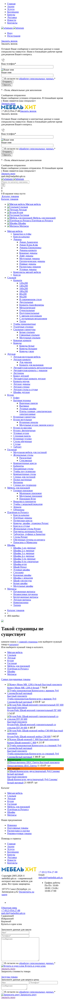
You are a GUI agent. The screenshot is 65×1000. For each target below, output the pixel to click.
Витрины (18, 482)
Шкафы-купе (20, 564)
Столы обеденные (22, 441)
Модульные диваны (29, 258)
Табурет (17, 447)
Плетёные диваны (22, 518)
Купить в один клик (35, 966)
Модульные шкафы (23, 586)
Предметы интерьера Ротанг (28, 531)
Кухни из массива (22, 427)
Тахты (22, 321)
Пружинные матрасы (24, 591)
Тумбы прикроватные (24, 324)
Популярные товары (17, 828)
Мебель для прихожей (44, 218)
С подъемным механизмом (33, 318)
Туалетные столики (23, 326)
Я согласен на (29, 78)
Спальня (23, 207)
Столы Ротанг (20, 537)
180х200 (23, 291)
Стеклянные (25, 460)
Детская (22, 209)
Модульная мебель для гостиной (30, 452)
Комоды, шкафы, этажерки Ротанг (31, 523)
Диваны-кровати (28, 250)
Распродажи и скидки (18, 830)
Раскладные (25, 457)
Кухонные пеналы (28, 422)
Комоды (17, 343)
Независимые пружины (25, 594)
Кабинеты (18, 466)
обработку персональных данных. (36, 78)
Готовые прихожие (23, 490)
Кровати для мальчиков (31, 365)
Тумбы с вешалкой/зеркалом (27, 504)
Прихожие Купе (27, 498)
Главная (11, 3)
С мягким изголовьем (30, 316)
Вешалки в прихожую (24, 501)
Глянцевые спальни (29, 335)
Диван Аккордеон (28, 242)
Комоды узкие (26, 351)
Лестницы (18, 373)
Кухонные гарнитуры (24, 417)
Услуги (11, 9)
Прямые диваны (27, 264)
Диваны (17, 239)
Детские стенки (21, 387)
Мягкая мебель (33, 204)
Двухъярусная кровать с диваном (30, 370)
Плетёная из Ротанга (42, 220)
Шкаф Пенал (20, 567)
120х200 (23, 283)
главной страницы (28, 641)
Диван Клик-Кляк (28, 245)
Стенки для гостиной (24, 477)
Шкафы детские (21, 392)
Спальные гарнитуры (24, 329)
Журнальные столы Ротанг (27, 528)
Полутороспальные (29, 313)
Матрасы (24, 226)
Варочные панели (28, 403)
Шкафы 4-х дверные (23, 556)
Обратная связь (9, 907)
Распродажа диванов (30, 266)
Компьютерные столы (24, 474)
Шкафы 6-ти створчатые (26, 561)
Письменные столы (23, 468)
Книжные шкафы (22, 575)
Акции (10, 6)
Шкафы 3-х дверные (23, 553)
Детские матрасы (22, 599)
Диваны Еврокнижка (30, 247)
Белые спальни (27, 332)
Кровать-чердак (21, 381)
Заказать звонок (9, 41)
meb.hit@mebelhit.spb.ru (51, 877)
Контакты (12, 23)
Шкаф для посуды (22, 580)
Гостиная (24, 215)
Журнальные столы (23, 455)
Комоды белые (26, 346)
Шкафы (22, 223)
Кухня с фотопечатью (24, 430)
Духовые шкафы (27, 408)
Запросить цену (28, 994)
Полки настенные (22, 479)
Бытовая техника (22, 400)
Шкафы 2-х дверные (23, 550)
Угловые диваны (28, 269)
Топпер (17, 605)
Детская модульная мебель (27, 356)
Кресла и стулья (21, 526)
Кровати (17, 280)
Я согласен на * (29, 963)
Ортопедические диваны (32, 261)
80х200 (23, 294)
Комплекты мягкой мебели (27, 272)
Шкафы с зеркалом (23, 578)
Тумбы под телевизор (24, 471)
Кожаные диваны (28, 253)
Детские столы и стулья (25, 389)
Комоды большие (28, 348)
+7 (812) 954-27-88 (10, 111)
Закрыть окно (8, 103)
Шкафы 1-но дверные (24, 548)
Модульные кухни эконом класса (36, 425)
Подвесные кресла (22, 520)
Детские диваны (21, 384)
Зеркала (17, 507)
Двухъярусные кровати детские (29, 378)
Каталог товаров (10, 196)
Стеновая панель (22, 436)
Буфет (16, 397)
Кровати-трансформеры (31, 305)
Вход (9, 33)
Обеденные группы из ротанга (29, 539)
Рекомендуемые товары (19, 833)
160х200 (23, 288)
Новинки (12, 825)
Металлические (27, 307)
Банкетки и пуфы (22, 234)
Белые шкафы (20, 583)
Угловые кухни (21, 433)
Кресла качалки (21, 515)
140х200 (23, 286)
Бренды (11, 14)
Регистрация (13, 36)
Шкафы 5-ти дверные (24, 558)
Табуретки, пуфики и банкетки (29, 534)
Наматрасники (20, 602)
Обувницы (18, 509)
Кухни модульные (22, 419)
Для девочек (25, 362)
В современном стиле (30, 299)
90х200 (23, 296)
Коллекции (13, 12)
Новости (11, 20)
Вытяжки (24, 406)
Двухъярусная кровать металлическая (32, 367)
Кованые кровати (22, 340)
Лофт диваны (26, 255)
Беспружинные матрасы (25, 597)
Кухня (20, 212)
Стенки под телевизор (24, 485)
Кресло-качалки (21, 236)
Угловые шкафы (21, 569)
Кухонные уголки (22, 438)
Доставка (12, 17)
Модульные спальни (29, 337)
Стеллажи (18, 572)
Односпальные (27, 310)
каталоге (13, 644)
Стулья (16, 444)
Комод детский (21, 376)
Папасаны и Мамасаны (25, 542)
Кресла (17, 275)
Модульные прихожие (30, 496)
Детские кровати (22, 359)
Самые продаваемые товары (15, 679)
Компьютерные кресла (25, 463)
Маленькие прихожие (30, 493)
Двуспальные (26, 302)
